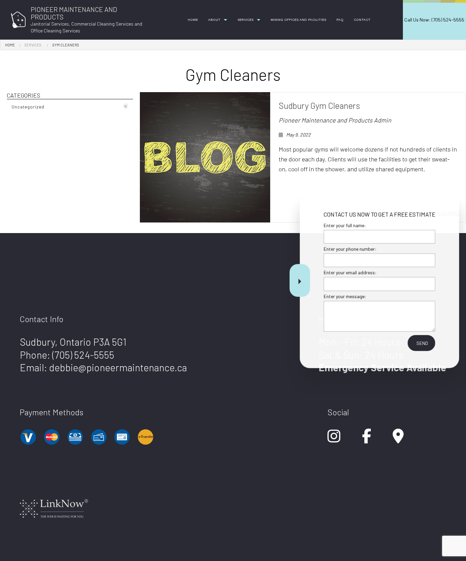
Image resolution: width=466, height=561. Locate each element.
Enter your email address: (347, 272)
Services (245, 19)
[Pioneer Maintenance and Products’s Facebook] (366, 439)
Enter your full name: (342, 225)
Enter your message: (342, 296)
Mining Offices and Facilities (298, 19)
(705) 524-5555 (83, 355)
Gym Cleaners (65, 45)
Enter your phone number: (347, 249)
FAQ (340, 19)
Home (193, 19)
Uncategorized (69, 107)
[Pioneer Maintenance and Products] (18, 19)
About (214, 19)
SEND (420, 343)
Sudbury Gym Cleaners (319, 105)
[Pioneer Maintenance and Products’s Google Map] (398, 439)
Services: (34, 45)
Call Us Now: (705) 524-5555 (434, 20)
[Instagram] (333, 439)
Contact (362, 19)
